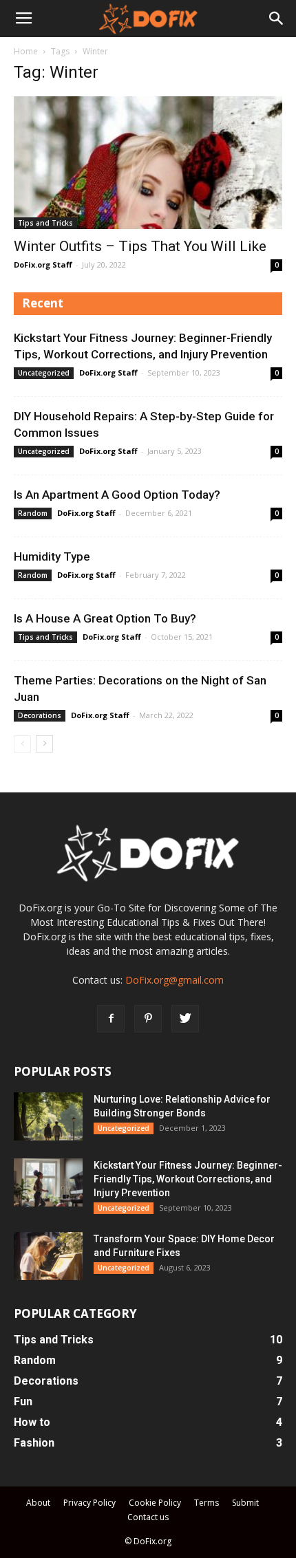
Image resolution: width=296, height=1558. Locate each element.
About (38, 1502)
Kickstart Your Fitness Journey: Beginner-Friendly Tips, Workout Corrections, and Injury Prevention (188, 1179)
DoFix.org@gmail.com (174, 979)
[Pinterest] (148, 1018)
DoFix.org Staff (43, 264)
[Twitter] (185, 1018)
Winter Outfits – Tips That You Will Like (140, 246)
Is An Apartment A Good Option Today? (117, 494)
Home (26, 51)
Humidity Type (52, 556)
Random (32, 513)
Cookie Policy (155, 1502)
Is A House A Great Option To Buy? (105, 618)
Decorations (39, 715)
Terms (206, 1502)
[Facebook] (111, 1018)
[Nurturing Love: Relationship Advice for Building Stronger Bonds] (48, 1116)
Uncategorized (44, 373)
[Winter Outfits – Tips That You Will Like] (148, 162)
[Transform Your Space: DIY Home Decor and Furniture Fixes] (48, 1256)
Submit (245, 1502)
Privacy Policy (89, 1502)
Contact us (148, 1517)
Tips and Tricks (45, 223)
